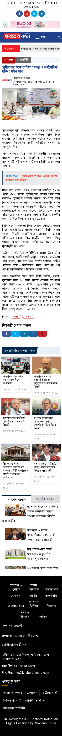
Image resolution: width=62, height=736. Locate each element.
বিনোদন (51, 606)
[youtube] (27, 13)
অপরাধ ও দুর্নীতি (16, 587)
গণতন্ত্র (16, 316)
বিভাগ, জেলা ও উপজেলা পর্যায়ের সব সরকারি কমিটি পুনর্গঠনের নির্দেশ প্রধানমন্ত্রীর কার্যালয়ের (15, 470)
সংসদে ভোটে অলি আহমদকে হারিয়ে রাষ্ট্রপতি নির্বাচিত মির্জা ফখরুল (45, 423)
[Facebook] (6, 334)
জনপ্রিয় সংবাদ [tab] (45, 499)
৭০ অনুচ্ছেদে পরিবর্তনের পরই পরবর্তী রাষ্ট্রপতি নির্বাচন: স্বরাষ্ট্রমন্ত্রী (46, 467)
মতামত (42, 616)
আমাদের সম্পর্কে (13, 693)
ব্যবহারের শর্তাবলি (14, 708)
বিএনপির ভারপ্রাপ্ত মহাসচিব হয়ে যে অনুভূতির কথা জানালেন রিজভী (46, 381)
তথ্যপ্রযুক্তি (51, 596)
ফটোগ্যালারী (49, 693)
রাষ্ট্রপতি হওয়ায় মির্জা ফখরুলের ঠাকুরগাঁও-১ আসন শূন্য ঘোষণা (40, 554)
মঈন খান (29, 316)
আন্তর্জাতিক (51, 589)
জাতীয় (34, 596)
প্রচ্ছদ (10, 60)
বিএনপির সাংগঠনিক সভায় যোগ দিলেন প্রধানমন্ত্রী (13, 380)
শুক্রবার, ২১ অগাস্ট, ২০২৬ (15, 389)
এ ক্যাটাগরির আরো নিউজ (19, 350)
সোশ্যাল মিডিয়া (34, 604)
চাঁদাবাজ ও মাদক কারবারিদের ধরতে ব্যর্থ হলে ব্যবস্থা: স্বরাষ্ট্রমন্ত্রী (40, 535)
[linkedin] (34, 13)
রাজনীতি (24, 59)
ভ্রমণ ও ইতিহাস (24, 614)
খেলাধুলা (16, 596)
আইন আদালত (34, 587)
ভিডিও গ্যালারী (12, 700)
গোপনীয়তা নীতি (35, 700)
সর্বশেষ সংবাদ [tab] (16, 500)
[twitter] (41, 13)
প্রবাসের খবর (16, 606)
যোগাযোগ (32, 693)
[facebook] (19, 13)
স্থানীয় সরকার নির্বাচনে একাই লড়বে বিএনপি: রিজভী (14, 421)
